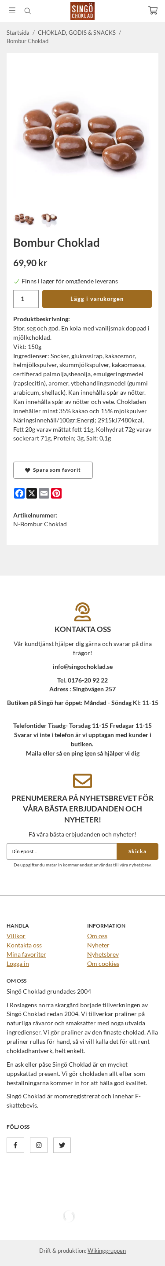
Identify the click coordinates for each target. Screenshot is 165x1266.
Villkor (16, 935)
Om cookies (103, 963)
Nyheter (98, 945)
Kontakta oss (24, 945)
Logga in (18, 963)
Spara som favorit (55, 470)
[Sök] (27, 11)
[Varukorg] (153, 10)
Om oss (97, 935)
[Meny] (12, 10)
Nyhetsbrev (103, 954)
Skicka (137, 851)
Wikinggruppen (107, 1250)
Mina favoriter (26, 954)
